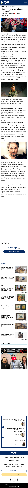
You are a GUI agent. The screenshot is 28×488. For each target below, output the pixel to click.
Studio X (17, 486)
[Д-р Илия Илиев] (23, 444)
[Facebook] (10, 480)
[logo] (5, 2)
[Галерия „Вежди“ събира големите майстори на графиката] (21, 307)
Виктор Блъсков (18, 424)
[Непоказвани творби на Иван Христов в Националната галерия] (21, 326)
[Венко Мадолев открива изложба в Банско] (21, 335)
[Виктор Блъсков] (23, 424)
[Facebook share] (2, 243)
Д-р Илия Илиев (18, 444)
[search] (22, 2)
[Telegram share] (8, 243)
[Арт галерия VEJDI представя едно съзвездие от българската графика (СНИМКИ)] (21, 316)
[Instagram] (17, 480)
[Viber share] (5, 243)
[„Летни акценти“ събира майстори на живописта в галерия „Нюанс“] (21, 297)
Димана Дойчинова (9, 13)
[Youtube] (14, 480)
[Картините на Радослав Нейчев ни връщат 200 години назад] (21, 279)
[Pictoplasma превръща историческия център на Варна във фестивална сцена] (21, 269)
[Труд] (14, 453)
